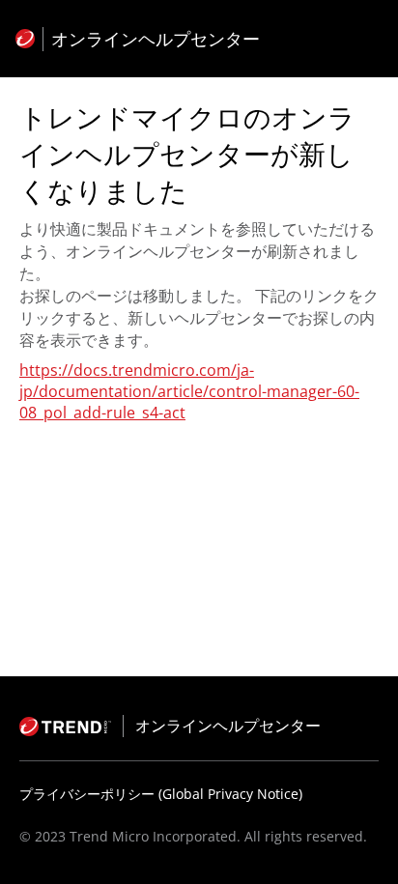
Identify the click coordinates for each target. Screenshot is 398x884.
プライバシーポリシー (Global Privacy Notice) (160, 793)
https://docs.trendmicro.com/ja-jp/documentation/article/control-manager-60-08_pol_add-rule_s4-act (189, 391)
